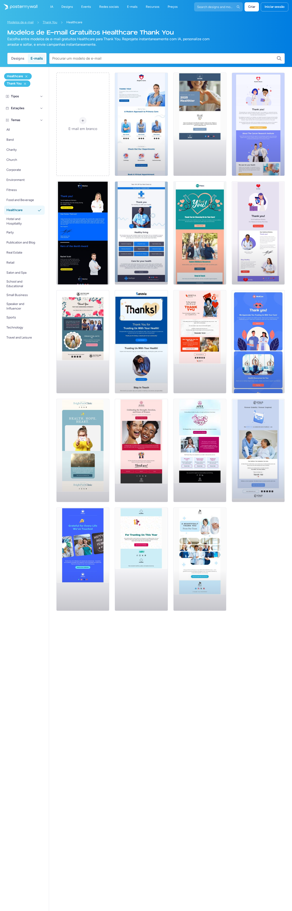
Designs (17, 58)
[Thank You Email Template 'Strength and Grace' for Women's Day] (141, 450)
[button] (41, 96)
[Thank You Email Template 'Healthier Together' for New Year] (199, 124)
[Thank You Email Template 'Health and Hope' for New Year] (82, 450)
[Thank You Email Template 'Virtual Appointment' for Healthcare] (141, 124)
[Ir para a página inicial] (18, 6)
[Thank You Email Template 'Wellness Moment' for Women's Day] (199, 341)
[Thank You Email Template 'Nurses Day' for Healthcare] (82, 233)
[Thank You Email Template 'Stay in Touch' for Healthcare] (141, 341)
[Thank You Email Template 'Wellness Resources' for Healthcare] (199, 233)
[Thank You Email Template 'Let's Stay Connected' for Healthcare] (258, 341)
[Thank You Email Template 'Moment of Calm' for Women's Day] (82, 341)
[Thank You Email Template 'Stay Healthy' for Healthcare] (258, 233)
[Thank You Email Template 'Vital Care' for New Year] (82, 559)
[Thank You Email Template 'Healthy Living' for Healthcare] (141, 233)
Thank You (50, 22)
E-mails (37, 58)
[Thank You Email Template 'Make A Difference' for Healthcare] (258, 124)
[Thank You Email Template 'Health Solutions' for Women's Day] (199, 450)
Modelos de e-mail (20, 22)
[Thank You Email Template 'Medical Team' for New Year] (199, 559)
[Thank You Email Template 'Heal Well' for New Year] (141, 559)
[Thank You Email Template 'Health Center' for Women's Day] (258, 450)
